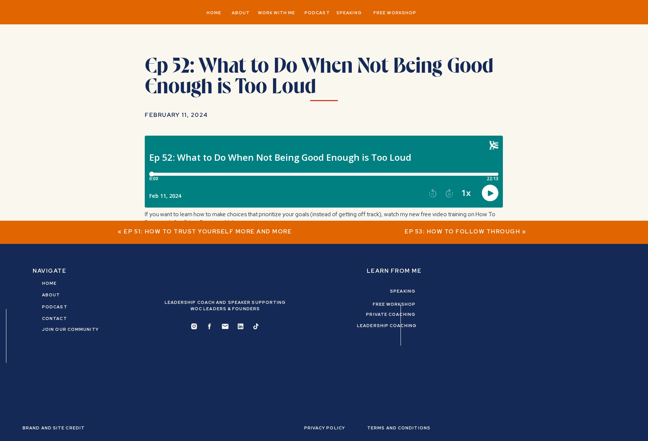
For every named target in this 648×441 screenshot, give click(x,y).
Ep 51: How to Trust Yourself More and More (208, 231)
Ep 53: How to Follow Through (462, 231)
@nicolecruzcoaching (264, 251)
